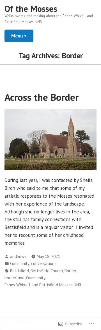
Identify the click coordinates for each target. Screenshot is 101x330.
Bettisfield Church (47, 270)
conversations (43, 263)
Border (70, 270)
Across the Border (41, 97)
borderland (14, 277)
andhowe (18, 256)
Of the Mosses (30, 8)
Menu (22, 35)
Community (19, 263)
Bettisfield (19, 270)
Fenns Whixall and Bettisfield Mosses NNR (42, 284)
